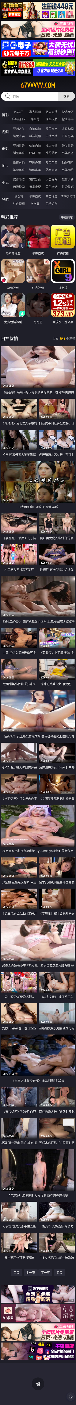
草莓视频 (51, 196)
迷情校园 (19, 187)
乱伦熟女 (51, 153)
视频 (5, 131)
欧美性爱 (68, 146)
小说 (5, 182)
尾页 (59, 1272)
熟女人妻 (19, 136)
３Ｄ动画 (68, 129)
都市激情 (19, 180)
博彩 (5, 114)
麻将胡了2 (19, 119)
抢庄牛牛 (68, 119)
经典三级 (35, 153)
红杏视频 (19, 204)
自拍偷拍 (35, 129)
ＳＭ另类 (68, 136)
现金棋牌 (51, 119)
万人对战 (51, 112)
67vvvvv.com (38, 85)
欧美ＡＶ (51, 129)
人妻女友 (51, 180)
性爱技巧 (68, 187)
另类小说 (35, 187)
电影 (5, 148)
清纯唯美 (35, 170)
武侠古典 (68, 180)
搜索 (66, 96)
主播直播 (51, 136)
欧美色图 (51, 163)
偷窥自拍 (19, 163)
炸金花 (35, 119)
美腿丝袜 (19, 170)
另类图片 (68, 170)
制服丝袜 (19, 153)
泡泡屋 (35, 204)
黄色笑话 (51, 187)
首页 (16, 1272)
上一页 (30, 1272)
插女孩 (18, 196)
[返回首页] (70, 1396)
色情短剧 (51, 204)
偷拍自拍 (35, 146)
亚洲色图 (35, 163)
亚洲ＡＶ (19, 129)
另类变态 (68, 153)
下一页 (45, 1272)
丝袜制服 (35, 136)
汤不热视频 (67, 196)
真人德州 (35, 112)
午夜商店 (35, 196)
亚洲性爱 (19, 146)
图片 (5, 165)
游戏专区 (68, 112)
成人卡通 (51, 146)
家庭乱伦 (35, 180)
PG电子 (19, 112)
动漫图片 (68, 163)
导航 (5, 199)
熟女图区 (51, 170)
